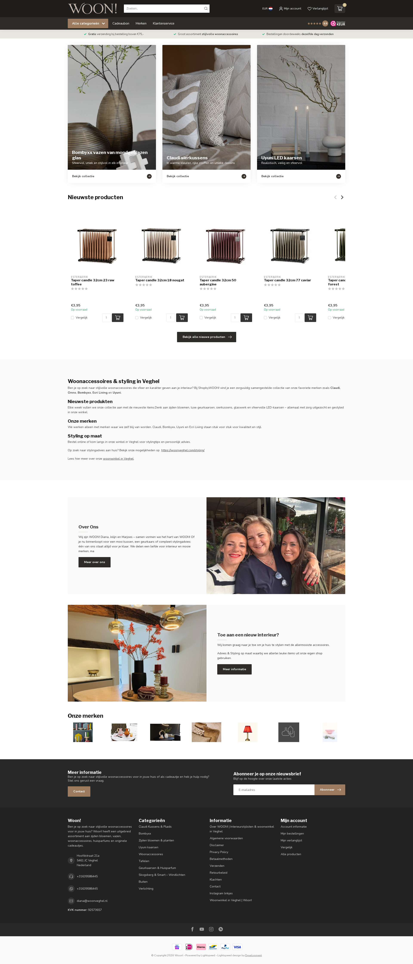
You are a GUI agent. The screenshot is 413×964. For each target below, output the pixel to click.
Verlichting (146, 889)
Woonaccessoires (151, 854)
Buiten (143, 882)
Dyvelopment (253, 955)
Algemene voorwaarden (226, 838)
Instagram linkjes (221, 893)
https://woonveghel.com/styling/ (183, 450)
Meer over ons (94, 562)
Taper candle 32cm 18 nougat (159, 280)
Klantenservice (163, 23)
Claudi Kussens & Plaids (155, 827)
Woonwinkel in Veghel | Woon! (231, 900)
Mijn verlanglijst (291, 840)
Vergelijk (82, 317)
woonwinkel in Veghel (118, 459)
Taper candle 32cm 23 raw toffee (92, 282)
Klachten (216, 880)
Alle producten (291, 854)
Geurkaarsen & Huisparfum (157, 868)
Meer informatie (234, 669)
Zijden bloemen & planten (156, 840)
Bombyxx (145, 834)
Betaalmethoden (221, 859)
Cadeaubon (120, 23)
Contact (79, 791)
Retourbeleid (218, 873)
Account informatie (294, 827)
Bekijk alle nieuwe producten (204, 337)
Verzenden (217, 866)
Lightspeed (208, 955)
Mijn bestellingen (292, 834)
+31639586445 (87, 876)
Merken (141, 23)
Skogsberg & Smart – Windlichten (162, 875)
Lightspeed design (229, 955)
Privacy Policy (219, 852)
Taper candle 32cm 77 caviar (287, 280)
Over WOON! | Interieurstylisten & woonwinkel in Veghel (242, 829)
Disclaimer (217, 845)
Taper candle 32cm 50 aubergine (218, 282)
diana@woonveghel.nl (92, 901)
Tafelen (144, 861)
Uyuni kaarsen (148, 847)
